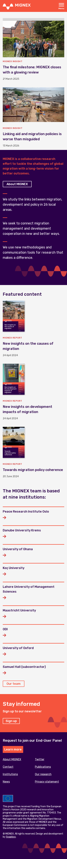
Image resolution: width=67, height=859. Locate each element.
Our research (43, 774)
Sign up (11, 721)
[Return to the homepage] (17, 6)
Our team (14, 684)
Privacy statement (47, 781)
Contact (8, 766)
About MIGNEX (17, 184)
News (6, 781)
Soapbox (11, 836)
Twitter (39, 759)
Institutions (10, 774)
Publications (43, 766)
